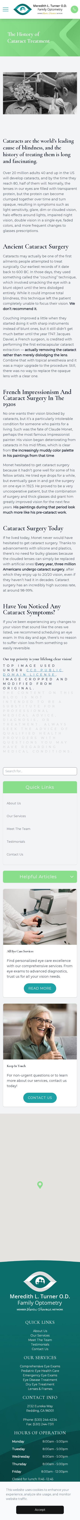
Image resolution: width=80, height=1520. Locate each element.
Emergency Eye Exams (40, 1375)
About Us (14, 803)
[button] (5, 9)
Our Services (16, 816)
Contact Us (15, 854)
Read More (40, 988)
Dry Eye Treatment (40, 1384)
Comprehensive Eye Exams (40, 1366)
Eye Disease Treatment (40, 1380)
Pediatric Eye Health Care (40, 1371)
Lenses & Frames (40, 1389)
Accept (40, 1510)
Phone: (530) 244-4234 (40, 1419)
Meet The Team (18, 829)
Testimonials (16, 841)
